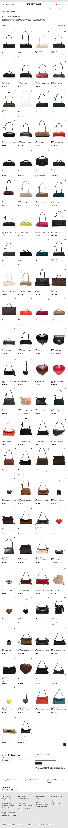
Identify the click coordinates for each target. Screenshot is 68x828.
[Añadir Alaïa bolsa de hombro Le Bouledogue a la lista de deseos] (15, 388)
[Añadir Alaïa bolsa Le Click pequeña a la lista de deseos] (48, 419)
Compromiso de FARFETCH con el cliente (9, 816)
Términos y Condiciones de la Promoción (8, 813)
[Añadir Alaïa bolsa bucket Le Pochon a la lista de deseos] (15, 628)
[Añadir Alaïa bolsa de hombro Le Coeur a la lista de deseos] (31, 359)
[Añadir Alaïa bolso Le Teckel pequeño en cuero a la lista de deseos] (64, 240)
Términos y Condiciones (18, 821)
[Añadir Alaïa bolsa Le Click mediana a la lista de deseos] (15, 419)
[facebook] (59, 803)
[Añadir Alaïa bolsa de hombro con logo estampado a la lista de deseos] (15, 537)
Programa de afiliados (39, 796)
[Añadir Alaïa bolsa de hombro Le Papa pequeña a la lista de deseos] (31, 388)
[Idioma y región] (56, 4)
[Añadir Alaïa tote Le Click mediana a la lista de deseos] (31, 537)
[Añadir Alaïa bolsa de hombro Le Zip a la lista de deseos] (64, 537)
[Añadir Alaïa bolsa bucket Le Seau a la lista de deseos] (64, 598)
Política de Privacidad (6, 821)
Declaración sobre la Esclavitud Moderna (25, 806)
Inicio (3, 11)
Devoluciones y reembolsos (8, 805)
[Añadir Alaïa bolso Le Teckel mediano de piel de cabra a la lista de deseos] (15, 210)
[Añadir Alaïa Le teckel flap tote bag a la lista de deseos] (64, 210)
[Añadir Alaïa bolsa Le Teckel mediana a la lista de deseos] (48, 120)
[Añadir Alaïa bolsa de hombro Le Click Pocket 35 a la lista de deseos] (48, 687)
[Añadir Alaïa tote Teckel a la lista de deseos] (31, 150)
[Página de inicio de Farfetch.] (34, 4)
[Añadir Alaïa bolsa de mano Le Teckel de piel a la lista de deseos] (15, 328)
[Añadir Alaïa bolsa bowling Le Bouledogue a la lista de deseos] (31, 419)
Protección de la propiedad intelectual (41, 821)
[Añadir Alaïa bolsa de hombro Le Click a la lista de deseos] (31, 449)
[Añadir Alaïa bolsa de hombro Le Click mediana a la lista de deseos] (48, 478)
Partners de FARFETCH (23, 798)
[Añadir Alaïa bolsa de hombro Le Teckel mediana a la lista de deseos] (48, 61)
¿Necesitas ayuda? (52, 779)
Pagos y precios (5, 807)
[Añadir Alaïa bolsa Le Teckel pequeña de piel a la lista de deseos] (31, 91)
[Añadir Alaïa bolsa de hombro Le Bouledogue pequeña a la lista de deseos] (31, 478)
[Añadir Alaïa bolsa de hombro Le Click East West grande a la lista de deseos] (48, 598)
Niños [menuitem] (12, 4)
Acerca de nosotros (22, 796)
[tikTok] (56, 803)
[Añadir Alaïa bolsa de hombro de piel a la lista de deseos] (15, 32)
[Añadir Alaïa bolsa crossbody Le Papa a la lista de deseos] (64, 328)
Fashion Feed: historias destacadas (56, 797)
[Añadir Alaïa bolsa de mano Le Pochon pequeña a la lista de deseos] (64, 478)
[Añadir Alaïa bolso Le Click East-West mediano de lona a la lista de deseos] (48, 537)
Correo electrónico (38, 756)
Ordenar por (60, 25)
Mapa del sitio (21, 811)
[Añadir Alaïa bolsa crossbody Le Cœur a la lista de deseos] (64, 508)
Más (44, 20)
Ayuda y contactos (6, 796)
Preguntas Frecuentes (31, 779)
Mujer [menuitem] (3, 4)
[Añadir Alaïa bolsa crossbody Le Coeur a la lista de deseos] (31, 687)
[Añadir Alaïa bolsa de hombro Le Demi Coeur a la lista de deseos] (64, 419)
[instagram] (52, 803)
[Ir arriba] (64, 744)
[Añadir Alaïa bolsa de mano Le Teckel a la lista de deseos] (31, 210)
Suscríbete (38, 763)
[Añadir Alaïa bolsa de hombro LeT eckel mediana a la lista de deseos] (48, 32)
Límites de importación (7, 803)
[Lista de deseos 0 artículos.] (62, 4)
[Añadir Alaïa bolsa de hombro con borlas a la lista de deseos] (31, 568)
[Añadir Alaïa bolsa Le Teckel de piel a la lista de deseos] (31, 61)
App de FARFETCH (22, 803)
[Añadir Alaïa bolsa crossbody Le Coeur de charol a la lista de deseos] (15, 478)
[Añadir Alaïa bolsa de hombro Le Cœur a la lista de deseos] (48, 328)
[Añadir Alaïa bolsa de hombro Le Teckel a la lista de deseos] (64, 61)
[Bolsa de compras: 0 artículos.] (64, 4)
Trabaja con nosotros (23, 800)
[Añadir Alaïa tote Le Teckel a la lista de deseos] (64, 150)
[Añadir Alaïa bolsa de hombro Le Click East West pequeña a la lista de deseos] (15, 359)
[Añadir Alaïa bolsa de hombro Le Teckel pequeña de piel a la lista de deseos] (31, 32)
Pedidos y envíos (5, 800)
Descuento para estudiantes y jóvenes (41, 807)
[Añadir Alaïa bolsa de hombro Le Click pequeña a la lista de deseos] (48, 388)
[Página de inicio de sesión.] (59, 4)
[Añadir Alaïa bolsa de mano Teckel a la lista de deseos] (15, 61)
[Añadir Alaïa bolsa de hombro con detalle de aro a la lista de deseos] (31, 628)
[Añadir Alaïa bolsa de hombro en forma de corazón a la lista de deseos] (48, 359)
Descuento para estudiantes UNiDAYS (41, 801)
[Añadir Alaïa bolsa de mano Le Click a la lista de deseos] (15, 717)
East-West (24, 19)
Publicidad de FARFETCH (24, 808)
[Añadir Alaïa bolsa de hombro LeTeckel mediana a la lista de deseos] (64, 120)
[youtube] (62, 803)
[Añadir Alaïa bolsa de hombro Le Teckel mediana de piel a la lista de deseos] (64, 32)
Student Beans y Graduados (41, 804)
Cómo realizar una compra (10, 779)
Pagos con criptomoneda (7, 809)
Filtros (4, 25)
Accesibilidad (28, 821)
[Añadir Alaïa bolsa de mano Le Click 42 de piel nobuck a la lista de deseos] (15, 658)
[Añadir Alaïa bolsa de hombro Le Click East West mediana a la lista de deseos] (48, 568)
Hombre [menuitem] (7, 4)
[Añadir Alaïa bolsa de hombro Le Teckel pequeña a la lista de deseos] (15, 120)
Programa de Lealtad (39, 798)
